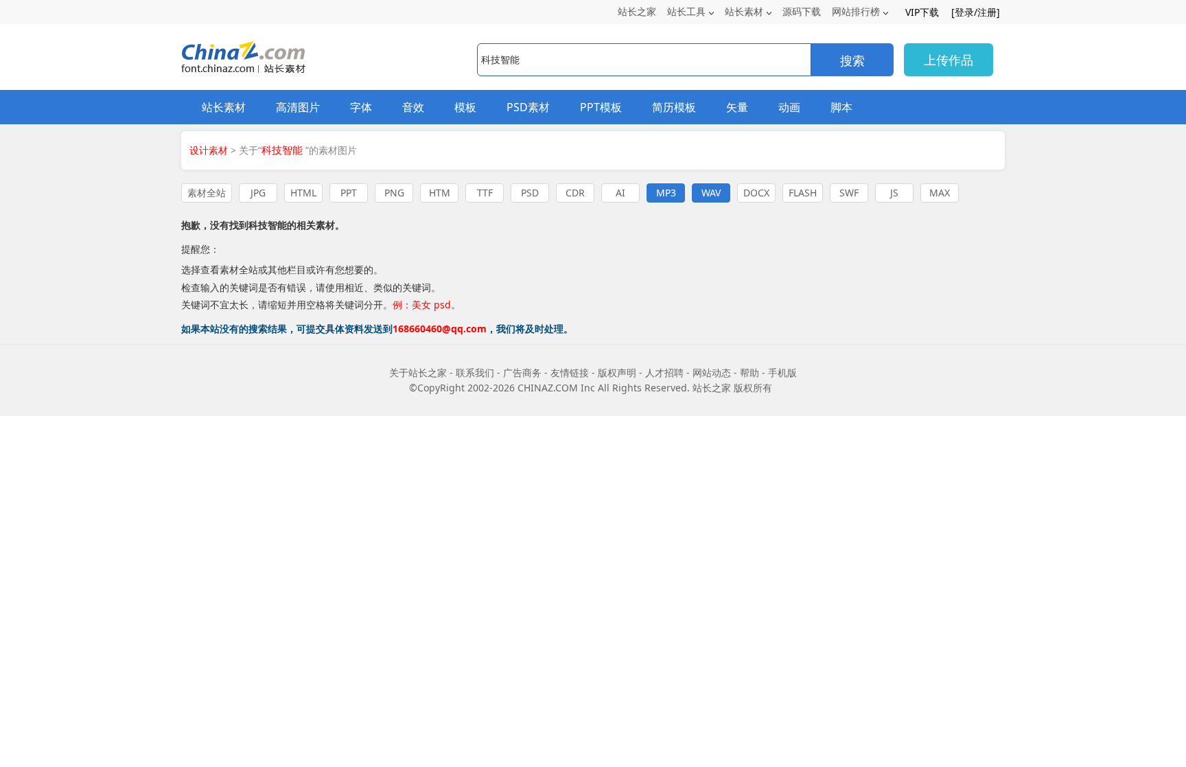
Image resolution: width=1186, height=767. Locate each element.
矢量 (737, 107)
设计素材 (208, 150)
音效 (413, 107)
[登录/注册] (975, 12)
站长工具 (686, 11)
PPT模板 (601, 107)
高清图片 (298, 107)
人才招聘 (664, 372)
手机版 (782, 372)
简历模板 (674, 107)
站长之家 (637, 11)
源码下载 (801, 11)
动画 (789, 107)
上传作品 (948, 59)
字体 (361, 107)
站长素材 (744, 11)
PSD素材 (528, 107)
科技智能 (267, 224)
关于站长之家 (418, 372)
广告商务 (522, 372)
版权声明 (617, 372)
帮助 (749, 372)
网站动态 (712, 372)
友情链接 (569, 372)
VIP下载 (922, 12)
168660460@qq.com (440, 328)
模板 (465, 107)
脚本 (841, 107)
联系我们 (475, 372)
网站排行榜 (856, 11)
